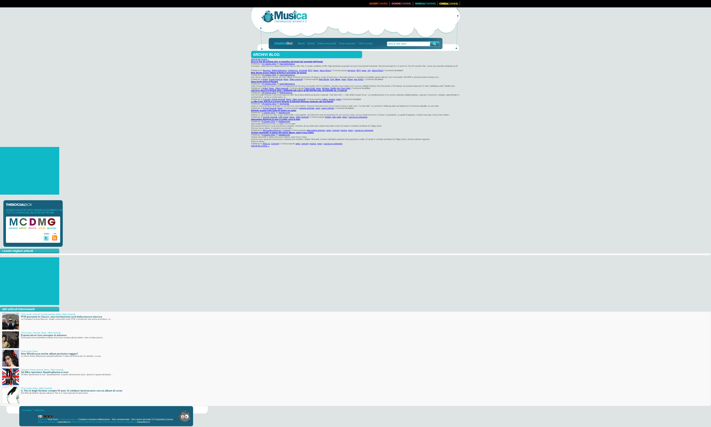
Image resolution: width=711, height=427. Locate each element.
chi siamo (27, 410)
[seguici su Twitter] (46, 240)
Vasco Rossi (325, 70)
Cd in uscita (365, 43)
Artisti (311, 43)
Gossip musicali (270, 117)
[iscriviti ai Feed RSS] (54, 240)
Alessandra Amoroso (272, 130)
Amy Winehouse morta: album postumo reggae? (49, 353)
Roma (350, 79)
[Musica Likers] (284, 23)
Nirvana (325, 88)
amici (328, 130)
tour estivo (358, 79)
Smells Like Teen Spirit (340, 88)
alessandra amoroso (316, 130)
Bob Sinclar (324, 79)
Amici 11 (266, 144)
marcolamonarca (287, 64)
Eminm (328, 117)
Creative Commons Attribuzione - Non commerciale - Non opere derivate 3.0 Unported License (125, 419)
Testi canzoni (347, 43)
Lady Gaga (283, 117)
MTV (310, 70)
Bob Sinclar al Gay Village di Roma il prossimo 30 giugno (279, 73)
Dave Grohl (310, 88)
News (301, 43)
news (364, 70)
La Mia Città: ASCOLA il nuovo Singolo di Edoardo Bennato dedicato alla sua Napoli (292, 101)
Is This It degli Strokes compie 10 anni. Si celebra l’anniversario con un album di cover (71, 390)
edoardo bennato (306, 108)
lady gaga (336, 117)
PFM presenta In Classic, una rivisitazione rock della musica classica (61, 316)
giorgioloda (284, 104)
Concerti (267, 99)
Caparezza (293, 70)
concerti (335, 130)
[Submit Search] (434, 44)
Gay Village (335, 79)
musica (332, 99)
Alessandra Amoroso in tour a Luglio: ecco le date (275, 119)
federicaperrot (286, 93)
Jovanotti (303, 70)
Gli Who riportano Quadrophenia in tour (45, 372)
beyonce (351, 70)
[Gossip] (378, 5)
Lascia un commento (358, 117)
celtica (325, 99)
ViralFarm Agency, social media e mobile (184, 415)
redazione (39, 410)
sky (369, 70)
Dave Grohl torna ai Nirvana (264, 81)
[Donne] (401, 5)
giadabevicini (284, 112)
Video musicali (326, 43)
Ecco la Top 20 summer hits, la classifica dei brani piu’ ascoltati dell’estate (287, 61)
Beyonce (267, 70)
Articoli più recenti (260, 59)
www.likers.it (64, 422)
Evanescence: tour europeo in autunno (44, 335)
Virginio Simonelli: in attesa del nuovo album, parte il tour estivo (282, 132)
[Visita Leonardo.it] (262, 3)
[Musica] (425, 5)
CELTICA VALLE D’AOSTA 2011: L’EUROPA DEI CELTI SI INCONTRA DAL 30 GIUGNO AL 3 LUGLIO (299, 90)
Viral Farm (53, 419)
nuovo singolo (327, 108)
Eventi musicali (275, 79)
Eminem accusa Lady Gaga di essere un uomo (273, 110)
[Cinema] (449, 5)
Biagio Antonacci (279, 70)
